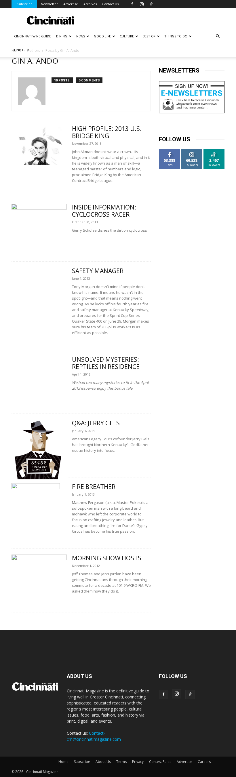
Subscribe (25, 4)
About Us (103, 761)
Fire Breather (93, 487)
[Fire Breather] (39, 517)
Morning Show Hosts (106, 558)
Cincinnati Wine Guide (32, 36)
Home (63, 761)
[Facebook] (132, 4)
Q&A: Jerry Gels (96, 423)
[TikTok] (151, 4)
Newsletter (49, 4)
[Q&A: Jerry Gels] (39, 450)
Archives (90, 4)
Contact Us (110, 4)
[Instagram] (141, 4)
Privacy (138, 761)
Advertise (70, 4)
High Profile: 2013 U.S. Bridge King (107, 132)
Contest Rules (160, 761)
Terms (121, 761)
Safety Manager (97, 271)
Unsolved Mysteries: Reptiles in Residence (106, 363)
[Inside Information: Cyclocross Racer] (39, 224)
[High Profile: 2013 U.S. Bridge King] (39, 145)
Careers (204, 761)
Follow (192, 151)
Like (169, 151)
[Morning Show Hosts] (39, 575)
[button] (217, 36)
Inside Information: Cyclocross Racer (104, 210)
